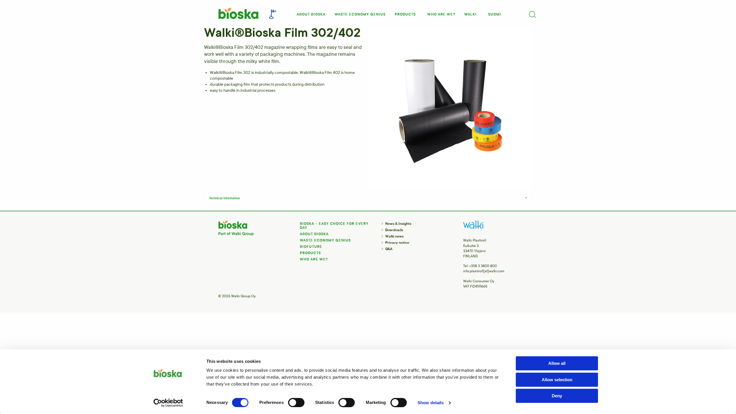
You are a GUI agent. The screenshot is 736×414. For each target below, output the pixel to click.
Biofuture (311, 246)
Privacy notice (397, 242)
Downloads (394, 230)
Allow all (557, 363)
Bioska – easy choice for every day (334, 225)
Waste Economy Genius (325, 240)
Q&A (388, 249)
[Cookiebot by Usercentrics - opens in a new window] (168, 402)
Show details (430, 402)
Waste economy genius (360, 14)
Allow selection (557, 379)
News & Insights (398, 223)
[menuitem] (311, 13)
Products (405, 14)
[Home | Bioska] (238, 13)
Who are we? (441, 14)
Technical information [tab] (224, 198)
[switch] (296, 402)
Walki (470, 14)
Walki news (394, 236)
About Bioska (311, 14)
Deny (557, 395)
